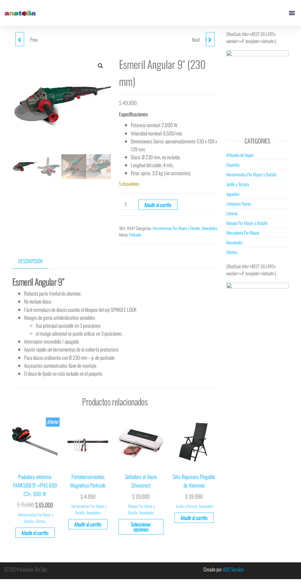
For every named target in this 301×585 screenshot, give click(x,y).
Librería (232, 213)
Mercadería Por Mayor (242, 232)
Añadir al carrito (157, 204)
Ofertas (41, 521)
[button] (292, 13)
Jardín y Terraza (186, 506)
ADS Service (233, 569)
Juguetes (232, 193)
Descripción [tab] (30, 261)
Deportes (233, 164)
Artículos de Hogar (240, 155)
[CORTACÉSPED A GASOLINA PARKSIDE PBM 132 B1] (19, 39)
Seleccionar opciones (141, 527)
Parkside (135, 234)
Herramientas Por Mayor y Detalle (176, 228)
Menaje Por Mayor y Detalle (246, 223)
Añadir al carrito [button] (35, 532)
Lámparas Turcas (238, 203)
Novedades (209, 228)
